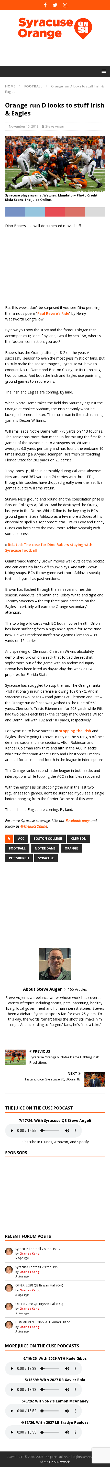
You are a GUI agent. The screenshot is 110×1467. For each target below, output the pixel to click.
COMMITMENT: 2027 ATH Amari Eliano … (44, 1322)
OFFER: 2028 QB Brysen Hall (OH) (39, 1285)
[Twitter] (55, 5)
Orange (71, 848)
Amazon (61, 1141)
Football (17, 848)
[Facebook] (45, 5)
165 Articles (77, 989)
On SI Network (59, 1462)
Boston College (48, 838)
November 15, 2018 (23, 126)
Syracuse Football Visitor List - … (38, 1249)
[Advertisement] (57, 52)
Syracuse (46, 858)
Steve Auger (54, 126)
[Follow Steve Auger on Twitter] (55, 1033)
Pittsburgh (19, 858)
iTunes (46, 1141)
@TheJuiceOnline (33, 826)
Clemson (78, 838)
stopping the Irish (75, 730)
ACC (21, 838)
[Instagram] (65, 5)
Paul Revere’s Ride (53, 313)
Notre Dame (45, 848)
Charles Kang (29, 1253)
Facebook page (78, 820)
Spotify (83, 1141)
